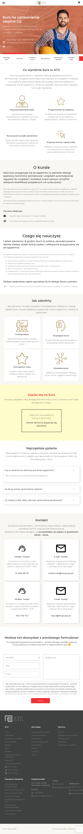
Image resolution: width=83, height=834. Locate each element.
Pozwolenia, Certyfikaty (14, 739)
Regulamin (9, 760)
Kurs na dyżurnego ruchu (14, 790)
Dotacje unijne (63, 739)
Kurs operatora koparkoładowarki (12, 806)
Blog (7, 748)
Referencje (9, 735)
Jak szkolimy (36, 745)
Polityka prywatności (13, 763)
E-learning (35, 752)
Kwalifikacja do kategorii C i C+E (15, 801)
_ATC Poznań (12, 770)
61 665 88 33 (22, 573)
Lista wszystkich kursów (40, 732)
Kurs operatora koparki (13, 811)
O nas (7, 732)
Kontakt (8, 752)
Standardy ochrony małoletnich (12, 756)
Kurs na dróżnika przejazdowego (11, 785)
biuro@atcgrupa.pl (61, 616)
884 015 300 (75, 787)
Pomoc (34, 755)
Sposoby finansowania (40, 742)
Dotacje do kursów (38, 735)
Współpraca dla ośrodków (68, 735)
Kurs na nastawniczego (14, 793)
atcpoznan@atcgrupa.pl (61, 573)
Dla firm (61, 732)
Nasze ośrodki (10, 742)
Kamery (8, 745)
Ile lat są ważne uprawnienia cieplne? (23, 489)
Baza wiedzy (36, 739)
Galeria (34, 748)
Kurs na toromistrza (12, 796)
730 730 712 (22, 616)
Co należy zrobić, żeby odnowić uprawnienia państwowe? (33, 500)
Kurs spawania (10, 814)
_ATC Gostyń (12, 767)
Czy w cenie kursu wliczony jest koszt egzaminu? (29, 470)
